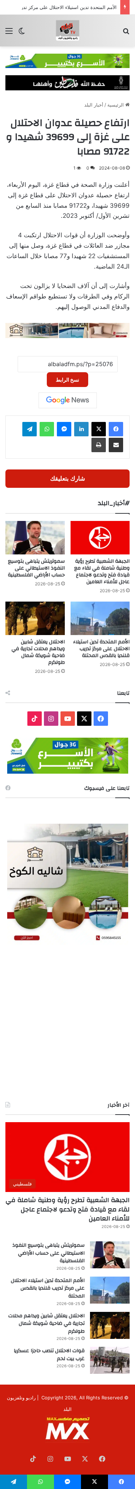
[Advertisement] (67, 1022)
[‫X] (98, 429)
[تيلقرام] (29, 429)
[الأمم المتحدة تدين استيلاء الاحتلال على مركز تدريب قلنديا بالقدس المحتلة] (100, 618)
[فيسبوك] (116, 429)
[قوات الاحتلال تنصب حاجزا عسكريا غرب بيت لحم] (110, 1360)
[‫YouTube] (67, 718)
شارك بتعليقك (67, 478)
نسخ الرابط (67, 380)
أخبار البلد (93, 105)
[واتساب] (47, 429)
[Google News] (68, 400)
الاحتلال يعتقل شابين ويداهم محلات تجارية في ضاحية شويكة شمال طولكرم (38, 652)
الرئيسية (116, 105)
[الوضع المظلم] (21, 33)
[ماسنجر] (64, 429)
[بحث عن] (126, 33)
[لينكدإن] (81, 429)
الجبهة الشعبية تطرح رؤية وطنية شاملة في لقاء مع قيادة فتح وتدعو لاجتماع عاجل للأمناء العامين (102, 571)
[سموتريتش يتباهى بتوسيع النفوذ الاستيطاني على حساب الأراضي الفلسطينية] (35, 537)
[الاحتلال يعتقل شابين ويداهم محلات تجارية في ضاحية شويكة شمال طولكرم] (35, 618)
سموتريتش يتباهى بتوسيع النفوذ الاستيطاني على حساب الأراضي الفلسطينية (36, 568)
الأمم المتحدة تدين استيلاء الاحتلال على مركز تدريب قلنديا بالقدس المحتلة (101, 648)
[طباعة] (98, 445)
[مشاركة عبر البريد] (116, 445)
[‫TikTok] (34, 718)
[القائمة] (9, 33)
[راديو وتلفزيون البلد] (67, 30)
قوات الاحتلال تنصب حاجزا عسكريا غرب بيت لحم (49, 1354)
